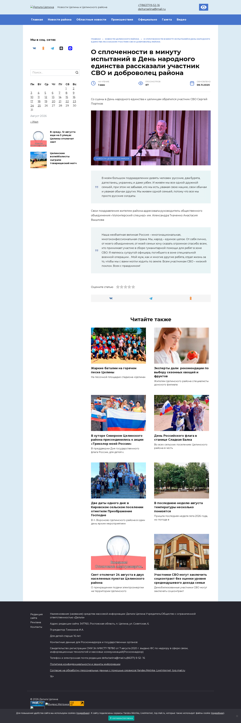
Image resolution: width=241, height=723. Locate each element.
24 (32, 105)
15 (67, 97)
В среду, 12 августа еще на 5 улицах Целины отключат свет (62, 137)
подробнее (83, 713)
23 (74, 101)
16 (74, 97)
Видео (181, 19)
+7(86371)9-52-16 (149, 5)
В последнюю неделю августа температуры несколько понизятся (178, 507)
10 (31, 97)
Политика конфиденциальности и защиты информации (85, 664)
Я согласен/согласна (121, 718)
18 (39, 101)
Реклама (35, 622)
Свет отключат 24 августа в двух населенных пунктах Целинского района (117, 578)
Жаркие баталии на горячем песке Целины (113, 370)
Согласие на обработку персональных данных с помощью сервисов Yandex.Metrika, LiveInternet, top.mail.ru (117, 670)
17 (31, 101)
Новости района (59, 19)
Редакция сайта (36, 616)
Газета (167, 19)
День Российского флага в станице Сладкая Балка (175, 437)
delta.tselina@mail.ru (152, 9)
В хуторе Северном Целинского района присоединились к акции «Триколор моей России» (117, 439)
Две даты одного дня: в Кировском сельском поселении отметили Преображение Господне (117, 509)
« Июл (34, 121)
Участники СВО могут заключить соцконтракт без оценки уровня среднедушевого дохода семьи (180, 578)
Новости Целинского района (112, 158)
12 (46, 97)
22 (67, 101)
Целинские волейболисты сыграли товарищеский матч (63, 158)
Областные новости (91, 19)
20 (53, 101)
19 (46, 101)
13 (53, 97)
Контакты (36, 626)
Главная (37, 19)
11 (39, 97)
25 (39, 105)
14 (60, 97)
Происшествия (122, 19)
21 (60, 101)
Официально (147, 19)
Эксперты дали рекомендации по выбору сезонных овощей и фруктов (181, 372)
